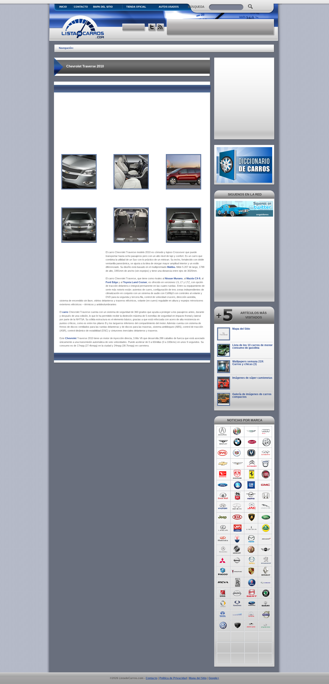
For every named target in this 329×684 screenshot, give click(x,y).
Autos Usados (169, 6)
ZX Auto (266, 624)
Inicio (63, 6)
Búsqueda (196, 7)
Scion (237, 592)
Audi (266, 431)
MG (252, 549)
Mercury (237, 549)
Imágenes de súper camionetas (252, 377)
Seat (252, 592)
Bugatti (252, 442)
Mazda (252, 538)
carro (65, 312)
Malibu (171, 267)
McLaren (266, 538)
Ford (223, 485)
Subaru (252, 603)
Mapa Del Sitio (103, 6)
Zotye (252, 624)
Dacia (266, 463)
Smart (223, 603)
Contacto (81, 6)
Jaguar (266, 506)
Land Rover (266, 517)
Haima (252, 495)
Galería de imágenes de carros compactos (251, 395)
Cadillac (237, 452)
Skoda (266, 592)
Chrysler (237, 463)
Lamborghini (252, 517)
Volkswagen (223, 624)
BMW (237, 442)
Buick (266, 442)
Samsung (266, 581)
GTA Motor (237, 495)
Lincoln (252, 528)
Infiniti (237, 506)
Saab (252, 581)
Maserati (237, 538)
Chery (266, 452)
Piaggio (223, 571)
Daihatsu (223, 474)
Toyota (252, 614)
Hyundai (223, 506)
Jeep (223, 517)
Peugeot (266, 560)
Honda (266, 495)
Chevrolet (71, 338)
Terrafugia (237, 614)
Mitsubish (223, 560)
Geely (237, 485)
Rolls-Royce (237, 581)
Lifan (237, 528)
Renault (266, 571)
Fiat (266, 474)
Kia (237, 517)
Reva (223, 581)
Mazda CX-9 (193, 278)
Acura (223, 431)
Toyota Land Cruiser (135, 282)
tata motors (223, 614)
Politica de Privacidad (173, 678)
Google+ (214, 678)
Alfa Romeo (237, 431)
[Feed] (160, 28)
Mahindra (223, 538)
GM (252, 485)
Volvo (266, 614)
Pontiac (237, 571)
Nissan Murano (174, 278)
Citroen (252, 463)
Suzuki (266, 603)
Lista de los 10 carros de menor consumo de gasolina (252, 346)
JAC (252, 506)
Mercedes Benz (223, 549)
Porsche (252, 571)
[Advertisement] (220, 27)
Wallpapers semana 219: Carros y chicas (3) (248, 363)
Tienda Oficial (136, 6)
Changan (252, 452)
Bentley (223, 442)
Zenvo (237, 624)
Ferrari (252, 474)
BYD (223, 452)
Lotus (266, 528)
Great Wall (223, 495)
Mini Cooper (266, 549)
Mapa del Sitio (241, 328)
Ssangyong (237, 603)
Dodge (237, 474)
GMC (266, 485)
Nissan (237, 560)
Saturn (223, 592)
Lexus (223, 528)
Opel (252, 560)
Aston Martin (252, 431)
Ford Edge (112, 282)
